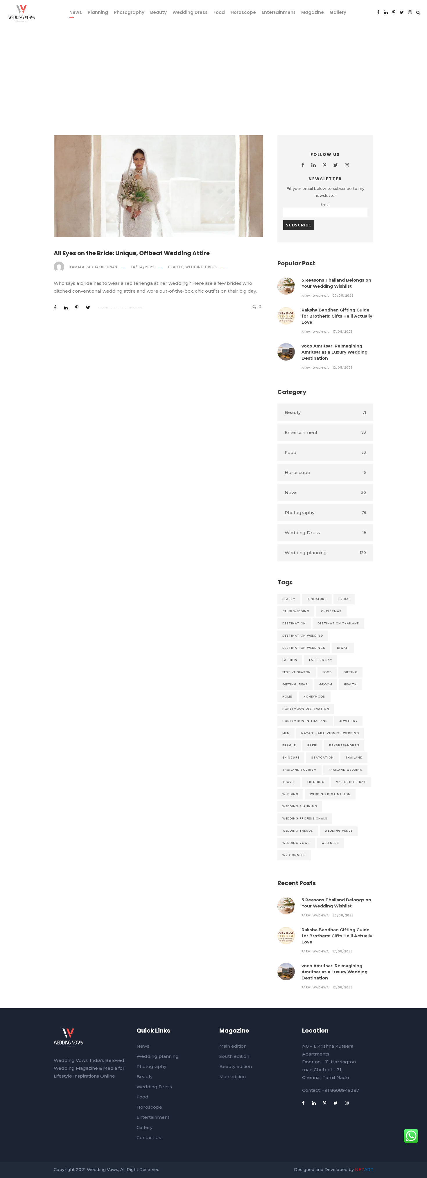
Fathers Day (320, 660)
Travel (288, 782)
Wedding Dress (190, 12)
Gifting (350, 672)
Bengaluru (317, 599)
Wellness (330, 843)
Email (325, 205)
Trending (315, 782)
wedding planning (299, 806)
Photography (129, 12)
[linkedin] (386, 12)
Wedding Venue (339, 830)
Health (350, 684)
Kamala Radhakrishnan (93, 266)
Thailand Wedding (345, 770)
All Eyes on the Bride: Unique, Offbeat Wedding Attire (132, 253)
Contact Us (149, 1137)
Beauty (158, 12)
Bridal (344, 599)
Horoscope (243, 12)
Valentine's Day (351, 782)
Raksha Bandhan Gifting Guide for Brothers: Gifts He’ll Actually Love (337, 316)
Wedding (290, 794)
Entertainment (278, 12)
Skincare (290, 757)
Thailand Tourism (299, 770)
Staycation (322, 757)
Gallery (338, 12)
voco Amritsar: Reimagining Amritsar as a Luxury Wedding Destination (334, 352)
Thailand (354, 757)
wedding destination (330, 794)
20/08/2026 (343, 295)
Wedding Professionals (304, 818)
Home (287, 696)
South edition (234, 1056)
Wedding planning (158, 1056)
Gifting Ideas (295, 684)
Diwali (343, 648)
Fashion (289, 660)
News (75, 12)
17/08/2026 (343, 331)
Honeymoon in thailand (305, 721)
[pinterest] (393, 12)
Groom (325, 684)
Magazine (312, 12)
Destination (294, 623)
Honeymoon (315, 696)
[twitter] (402, 12)
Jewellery (348, 721)
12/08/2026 (343, 367)
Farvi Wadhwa (315, 295)
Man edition (232, 1076)
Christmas (331, 611)
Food (219, 12)
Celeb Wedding (295, 611)
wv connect (294, 855)
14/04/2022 (143, 266)
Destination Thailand (338, 623)
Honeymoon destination (305, 709)
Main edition (233, 1046)
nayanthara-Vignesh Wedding (330, 733)
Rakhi (312, 745)
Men (286, 733)
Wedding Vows (296, 843)
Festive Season (296, 672)
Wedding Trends (297, 830)
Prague (289, 745)
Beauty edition (235, 1066)
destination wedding (302, 635)
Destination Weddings (303, 648)
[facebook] (378, 12)
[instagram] (410, 12)
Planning (98, 12)
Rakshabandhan (344, 745)
